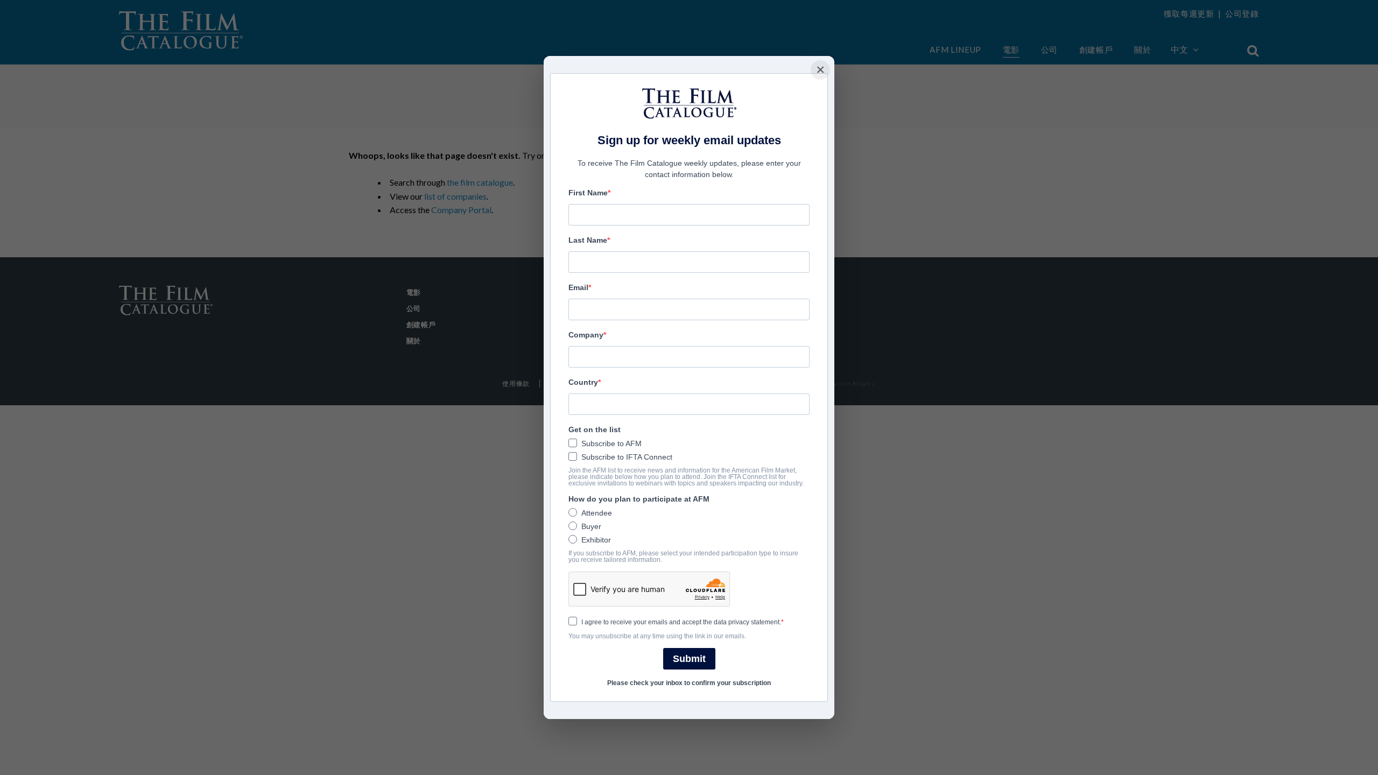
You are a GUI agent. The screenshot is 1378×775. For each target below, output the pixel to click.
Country (583, 382)
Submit (689, 658)
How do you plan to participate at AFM (638, 499)
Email (578, 287)
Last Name (587, 240)
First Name (588, 192)
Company (585, 335)
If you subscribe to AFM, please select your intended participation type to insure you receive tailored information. (683, 556)
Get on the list (594, 429)
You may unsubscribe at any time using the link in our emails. (657, 636)
